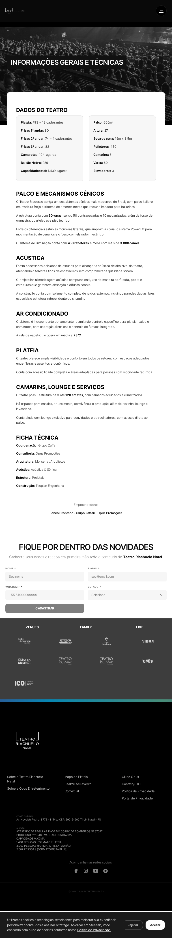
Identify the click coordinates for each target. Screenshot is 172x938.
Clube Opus (130, 777)
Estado (94, 586)
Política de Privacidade (138, 791)
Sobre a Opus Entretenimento (28, 788)
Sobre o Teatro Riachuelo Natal (25, 779)
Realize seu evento (77, 784)
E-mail (93, 568)
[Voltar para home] (14, 10)
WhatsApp (14, 586)
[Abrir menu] (161, 10)
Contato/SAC (131, 784)
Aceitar (155, 925)
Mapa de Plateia (76, 777)
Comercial (71, 791)
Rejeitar (132, 925)
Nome (10, 568)
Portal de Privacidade (137, 798)
